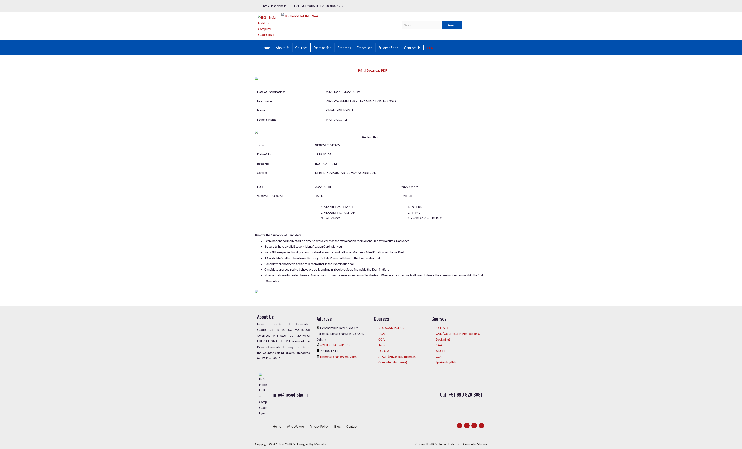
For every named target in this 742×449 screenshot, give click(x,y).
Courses (301, 48)
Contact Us (412, 48)
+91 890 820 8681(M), (335, 345)
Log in (429, 47)
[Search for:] (422, 25)
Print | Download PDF (372, 70)
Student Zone (388, 48)
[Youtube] (481, 425)
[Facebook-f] (459, 425)
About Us (282, 48)
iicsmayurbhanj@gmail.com (338, 356)
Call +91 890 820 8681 (461, 394)
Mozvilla (320, 444)
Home (265, 48)
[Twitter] (467, 425)
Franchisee (364, 48)
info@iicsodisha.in (290, 394)
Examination (322, 48)
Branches (344, 48)
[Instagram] (474, 425)
